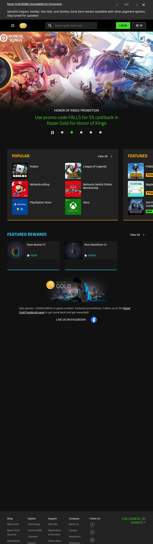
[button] (62, 132)
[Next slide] (145, 75)
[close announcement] (143, 5)
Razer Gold (13, 524)
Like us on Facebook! (71, 319)
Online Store (54, 541)
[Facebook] (92, 524)
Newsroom (75, 536)
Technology (34, 524)
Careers (73, 530)
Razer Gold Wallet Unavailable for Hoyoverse (34, 4)
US (140, 25)
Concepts (33, 536)
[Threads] (92, 539)
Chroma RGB (34, 530)
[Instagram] (92, 532)
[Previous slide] (7, 75)
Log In (123, 25)
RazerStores (13, 541)
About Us (74, 524)
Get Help (52, 524)
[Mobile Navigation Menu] (12, 25)
